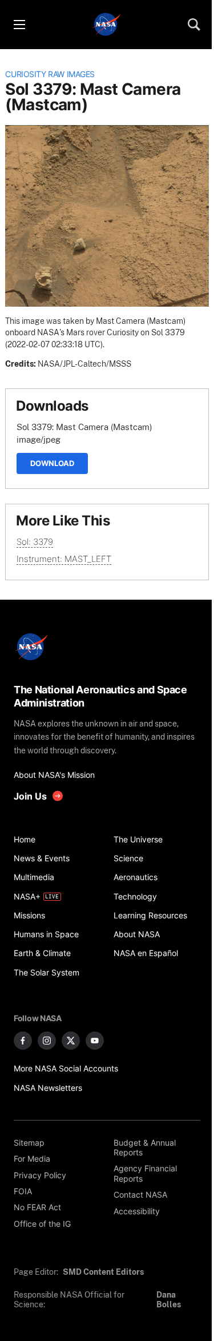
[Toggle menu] (19, 24)
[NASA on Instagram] (47, 1040)
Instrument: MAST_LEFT (64, 558)
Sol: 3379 (35, 541)
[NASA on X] (71, 1040)
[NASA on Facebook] (23, 1040)
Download (52, 463)
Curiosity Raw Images (50, 74)
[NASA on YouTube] (95, 1040)
